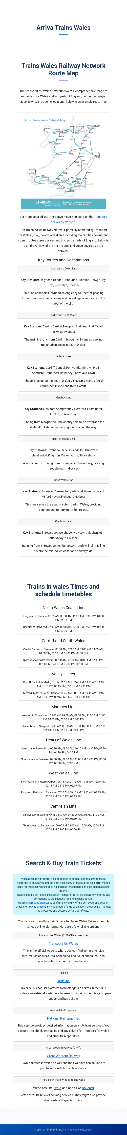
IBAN (30, 906)
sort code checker (38, 902)
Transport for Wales (63, 944)
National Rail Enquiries (63, 1018)
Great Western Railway (63, 1056)
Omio (57, 1088)
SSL (73, 910)
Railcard (88, 1088)
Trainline (63, 981)
